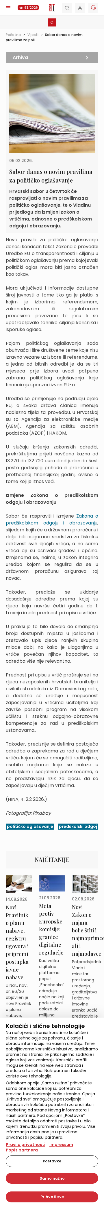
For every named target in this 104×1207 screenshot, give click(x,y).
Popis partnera (22, 1150)
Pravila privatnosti (25, 1144)
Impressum (61, 1144)
